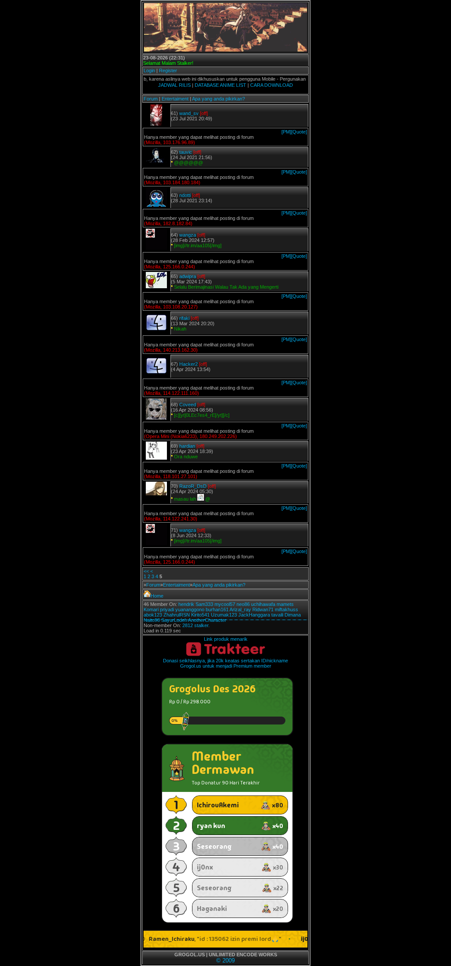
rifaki (184, 318)
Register (168, 70)
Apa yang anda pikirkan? (218, 98)
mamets (285, 604)
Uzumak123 (224, 614)
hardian (187, 446)
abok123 (153, 614)
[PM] (286, 131)
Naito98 (152, 620)
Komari (151, 609)
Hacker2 (188, 364)
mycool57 (224, 604)
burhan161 (217, 609)
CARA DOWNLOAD (271, 85)
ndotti (185, 195)
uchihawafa (263, 604)
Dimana (293, 614)
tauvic (185, 152)
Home (157, 595)
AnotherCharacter (207, 620)
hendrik (186, 604)
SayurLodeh (174, 620)
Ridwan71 (263, 609)
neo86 (243, 604)
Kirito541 (200, 614)
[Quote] (299, 131)
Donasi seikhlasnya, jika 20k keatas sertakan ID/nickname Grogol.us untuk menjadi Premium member (225, 663)
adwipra (187, 276)
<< (146, 571)
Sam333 (204, 604)
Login (149, 70)
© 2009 (225, 960)
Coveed (187, 404)
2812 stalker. (196, 625)
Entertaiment (175, 98)
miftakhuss (286, 609)
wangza (187, 235)
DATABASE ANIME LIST (220, 85)
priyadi (167, 609)
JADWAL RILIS (174, 85)
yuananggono (189, 609)
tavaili (277, 614)
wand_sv (189, 113)
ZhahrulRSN (176, 614)
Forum (151, 98)
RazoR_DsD (193, 486)
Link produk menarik (226, 639)
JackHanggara (254, 614)
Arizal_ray (240, 609)
